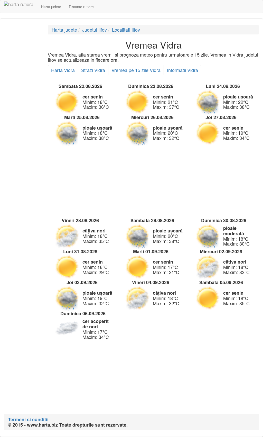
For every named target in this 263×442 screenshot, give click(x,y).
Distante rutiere (81, 6)
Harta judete (51, 6)
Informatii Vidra (182, 70)
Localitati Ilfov (126, 29)
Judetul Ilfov (94, 29)
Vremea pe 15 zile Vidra (136, 70)
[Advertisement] (22, 102)
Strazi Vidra (93, 70)
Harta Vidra (63, 70)
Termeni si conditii (28, 419)
